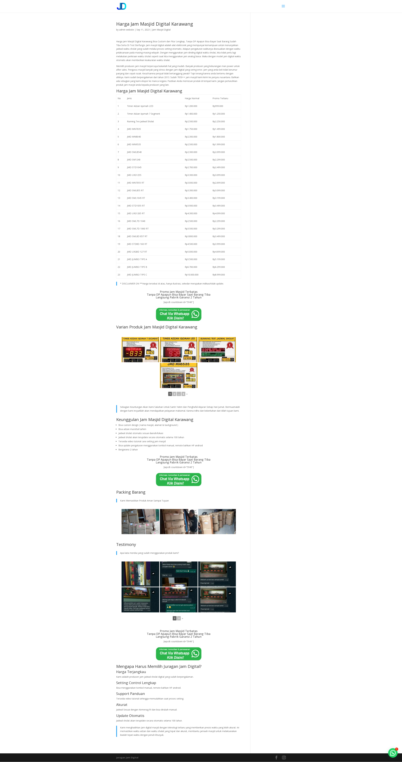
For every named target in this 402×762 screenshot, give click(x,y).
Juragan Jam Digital (127, 757)
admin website (126, 29)
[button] (393, 753)
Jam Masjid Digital (161, 29)
